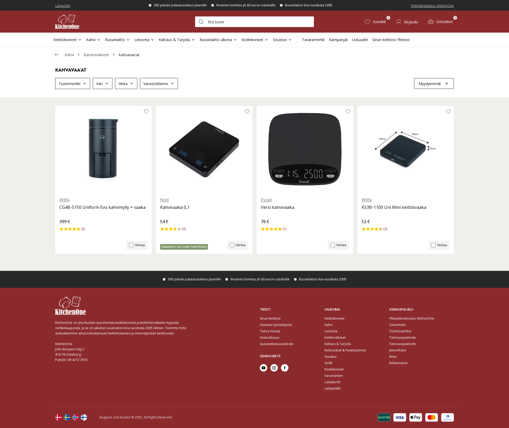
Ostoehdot (397, 325)
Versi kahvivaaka (277, 207)
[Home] (67, 21)
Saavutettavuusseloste (276, 344)
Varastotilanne (155, 83)
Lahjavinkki (332, 388)
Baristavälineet (96, 54)
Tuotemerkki (69, 83)
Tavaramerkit (313, 39)
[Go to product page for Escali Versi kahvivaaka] (305, 149)
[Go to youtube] (263, 368)
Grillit (328, 363)
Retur (393, 356)
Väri (99, 83)
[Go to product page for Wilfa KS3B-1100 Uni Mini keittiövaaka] (405, 149)
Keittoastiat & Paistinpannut (345, 350)
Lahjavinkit (62, 5)
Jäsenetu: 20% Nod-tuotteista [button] (184, 247)
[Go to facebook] (284, 368)
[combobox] (254, 21)
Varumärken (333, 375)
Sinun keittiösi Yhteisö (391, 39)
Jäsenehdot (397, 350)
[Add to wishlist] (146, 111)
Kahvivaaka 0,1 (175, 207)
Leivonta (141, 39)
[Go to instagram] (274, 368)
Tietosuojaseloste (402, 337)
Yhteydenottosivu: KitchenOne (432, 5)
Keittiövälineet (335, 337)
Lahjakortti (332, 382)
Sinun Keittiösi (270, 318)
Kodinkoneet (252, 39)
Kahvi (90, 39)
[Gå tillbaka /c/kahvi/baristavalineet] (57, 54)
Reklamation (398, 363)
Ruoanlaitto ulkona (216, 39)
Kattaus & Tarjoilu (174, 39)
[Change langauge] (58, 417)
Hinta (123, 83)
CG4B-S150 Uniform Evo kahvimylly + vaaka (102, 207)
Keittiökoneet (65, 39)
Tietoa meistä (270, 331)
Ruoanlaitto (115, 39)
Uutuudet (360, 39)
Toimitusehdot (400, 331)
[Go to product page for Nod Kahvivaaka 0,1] (204, 149)
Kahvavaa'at (129, 54)
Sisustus (280, 39)
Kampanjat (338, 39)
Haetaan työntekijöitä (276, 325)
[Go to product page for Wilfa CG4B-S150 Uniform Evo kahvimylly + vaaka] (103, 149)
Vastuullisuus (269, 337)
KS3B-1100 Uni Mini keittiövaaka (394, 207)
